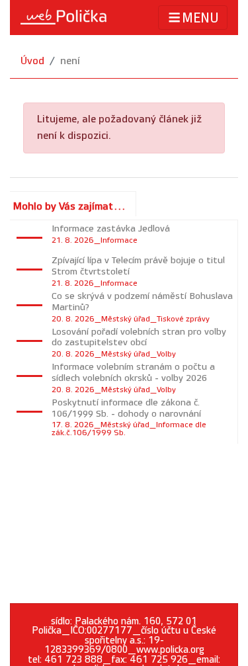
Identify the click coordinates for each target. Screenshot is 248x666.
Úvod (32, 61)
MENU (200, 18)
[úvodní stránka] (63, 17)
